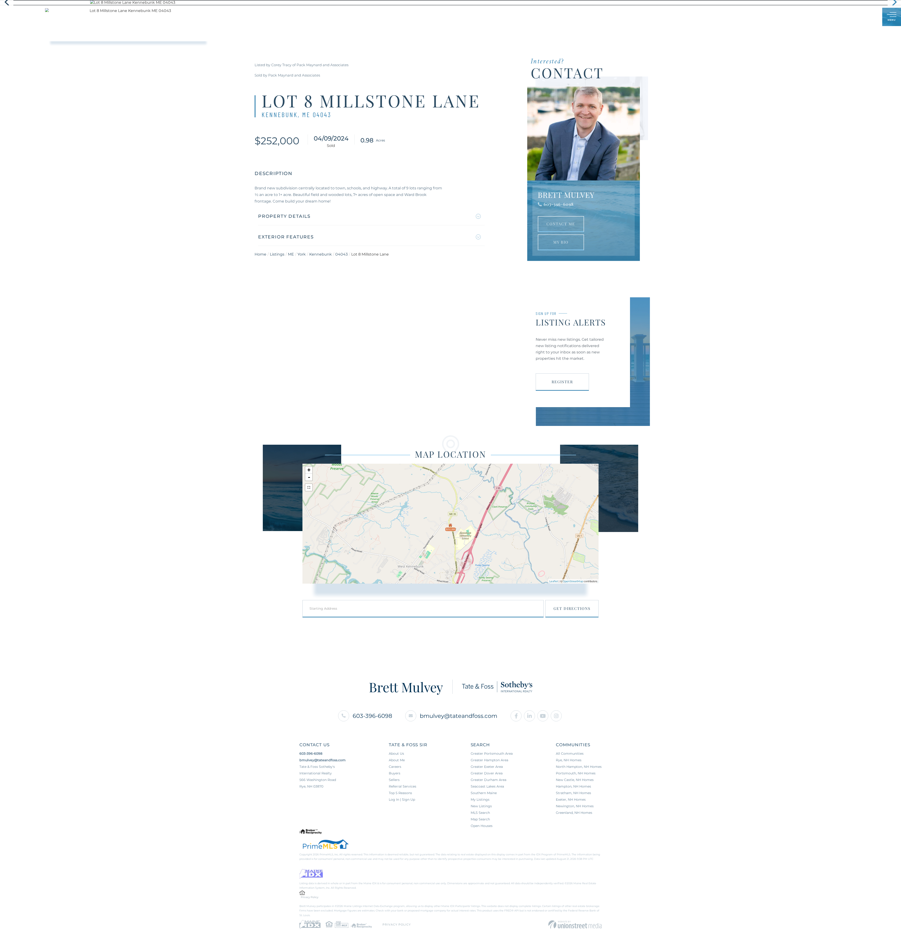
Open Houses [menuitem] (481, 826)
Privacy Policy (309, 897)
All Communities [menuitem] (570, 753)
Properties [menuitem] (389, 17)
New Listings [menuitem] (481, 806)
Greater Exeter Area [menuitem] (487, 767)
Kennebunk (320, 254)
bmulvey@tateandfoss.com (458, 715)
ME (291, 254)
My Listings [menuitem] (480, 799)
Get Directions (572, 608)
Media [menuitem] (491, 17)
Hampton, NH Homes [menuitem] (573, 786)
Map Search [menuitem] (480, 819)
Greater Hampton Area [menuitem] (489, 760)
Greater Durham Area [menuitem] (488, 780)
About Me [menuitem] (466, 17)
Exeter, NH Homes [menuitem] (571, 799)
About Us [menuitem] (396, 753)
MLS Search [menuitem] (480, 813)
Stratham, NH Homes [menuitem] (573, 793)
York (302, 254)
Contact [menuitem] (514, 17)
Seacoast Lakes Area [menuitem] (487, 786)
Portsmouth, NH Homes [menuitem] (576, 773)
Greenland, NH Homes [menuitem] (574, 813)
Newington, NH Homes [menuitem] (575, 806)
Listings (277, 254)
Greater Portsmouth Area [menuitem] (492, 753)
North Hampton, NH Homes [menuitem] (579, 767)
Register (562, 381)
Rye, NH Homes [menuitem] (568, 760)
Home (260, 254)
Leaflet (553, 581)
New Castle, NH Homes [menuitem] (575, 780)
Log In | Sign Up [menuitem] (402, 799)
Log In (856, 17)
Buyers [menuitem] (416, 17)
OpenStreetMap (573, 581)
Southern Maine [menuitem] (484, 793)
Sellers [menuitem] (439, 17)
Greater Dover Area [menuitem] (487, 773)
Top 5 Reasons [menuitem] (400, 793)
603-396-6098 (559, 204)
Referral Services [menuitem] (402, 786)
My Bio (561, 242)
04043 (341, 254)
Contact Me (560, 223)
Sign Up (868, 17)
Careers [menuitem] (395, 767)
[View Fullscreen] (308, 487)
